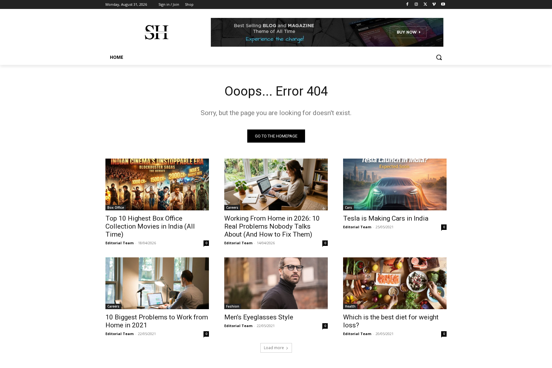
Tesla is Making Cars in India (385, 218)
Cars (348, 207)
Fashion (232, 306)
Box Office (115, 207)
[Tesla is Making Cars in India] (395, 184)
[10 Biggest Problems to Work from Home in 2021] (157, 283)
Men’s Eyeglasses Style (258, 317)
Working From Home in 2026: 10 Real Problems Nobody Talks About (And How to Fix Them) (272, 226)
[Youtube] (443, 4)
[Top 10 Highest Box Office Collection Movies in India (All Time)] (157, 184)
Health (350, 306)
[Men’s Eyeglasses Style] (276, 283)
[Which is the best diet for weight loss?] (395, 283)
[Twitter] (425, 4)
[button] (439, 57)
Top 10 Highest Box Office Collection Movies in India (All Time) (150, 226)
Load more (274, 347)
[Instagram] (416, 4)
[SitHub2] (156, 32)
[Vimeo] (434, 4)
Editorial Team (119, 242)
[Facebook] (407, 4)
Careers (232, 207)
